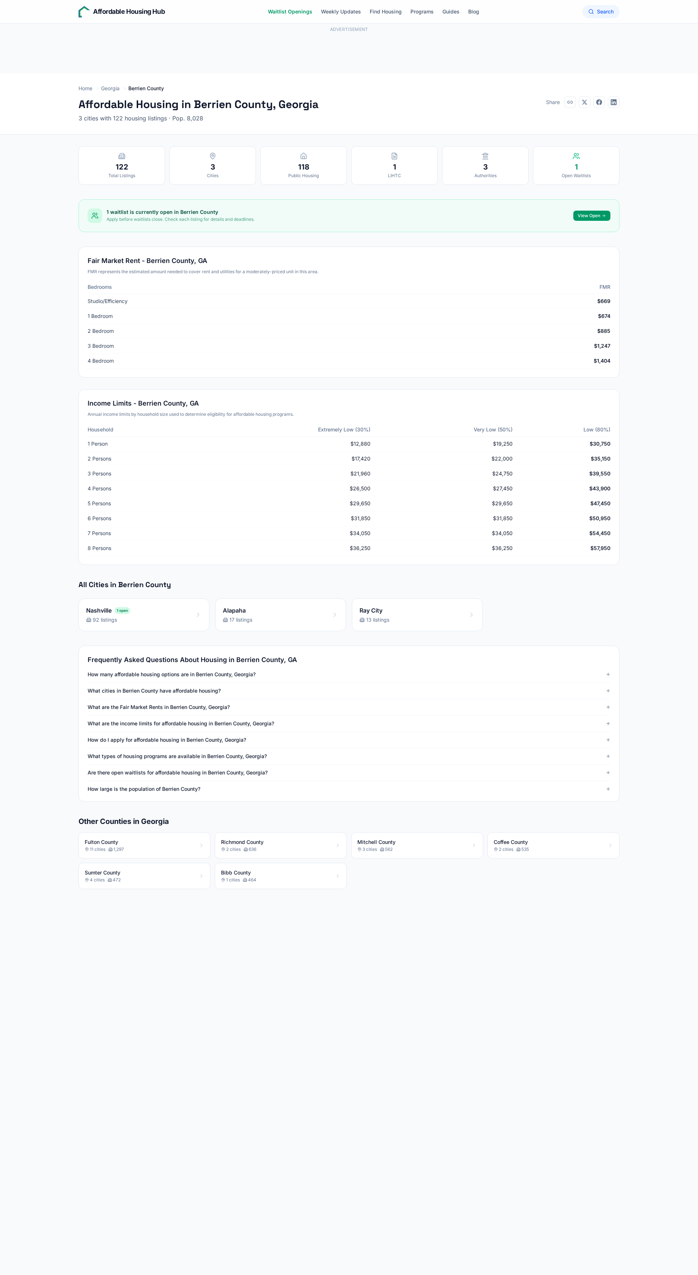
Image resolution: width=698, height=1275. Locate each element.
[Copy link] (570, 102)
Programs (422, 11)
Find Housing (386, 11)
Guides (451, 11)
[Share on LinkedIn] (613, 102)
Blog (473, 11)
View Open (589, 215)
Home (85, 88)
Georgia (110, 88)
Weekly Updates (341, 11)
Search (605, 11)
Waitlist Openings (290, 11)
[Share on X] (584, 102)
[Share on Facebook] (599, 102)
